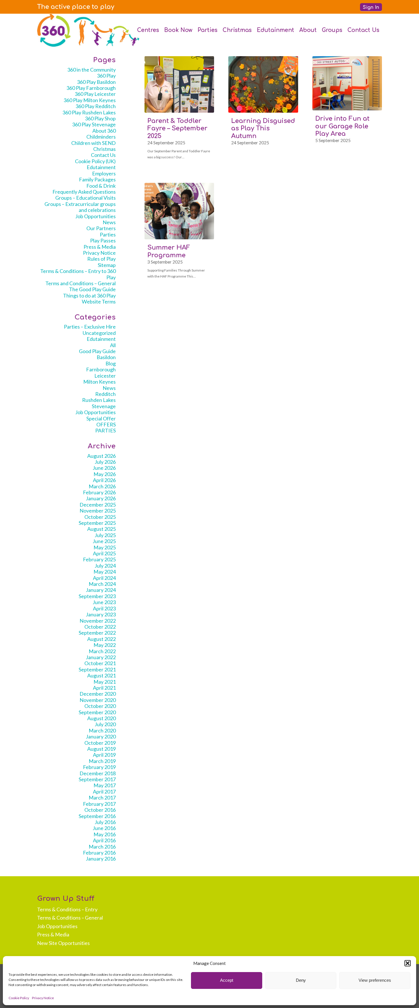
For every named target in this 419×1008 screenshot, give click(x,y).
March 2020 (102, 730)
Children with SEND (93, 143)
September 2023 (97, 596)
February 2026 (99, 492)
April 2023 (104, 608)
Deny (301, 980)
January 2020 (101, 736)
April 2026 (104, 480)
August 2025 (101, 529)
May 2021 (104, 682)
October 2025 (100, 517)
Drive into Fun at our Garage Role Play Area (342, 126)
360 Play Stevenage (94, 124)
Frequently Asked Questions (84, 192)
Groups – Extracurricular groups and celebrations (80, 207)
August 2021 (101, 675)
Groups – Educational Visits (85, 198)
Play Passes (103, 240)
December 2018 (98, 773)
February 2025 (99, 559)
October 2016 (100, 810)
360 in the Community (91, 69)
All (113, 345)
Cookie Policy (19, 998)
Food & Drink (101, 186)
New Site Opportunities (63, 943)
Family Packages (97, 179)
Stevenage (104, 406)
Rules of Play (101, 259)
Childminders (101, 136)
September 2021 (97, 669)
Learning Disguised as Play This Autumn (263, 128)
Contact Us (103, 155)
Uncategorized (99, 333)
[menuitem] (75, 6)
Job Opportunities (95, 216)
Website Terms (99, 301)
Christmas (104, 149)
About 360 (104, 130)
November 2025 (98, 510)
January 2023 (101, 614)
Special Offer (101, 418)
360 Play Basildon (96, 82)
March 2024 (102, 584)
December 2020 (98, 694)
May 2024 (104, 571)
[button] (407, 963)
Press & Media (100, 247)
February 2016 (99, 852)
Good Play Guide (97, 351)
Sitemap (107, 265)
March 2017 (102, 797)
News (109, 222)
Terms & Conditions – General (70, 917)
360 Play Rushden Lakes (89, 112)
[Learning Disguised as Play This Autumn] (263, 84)
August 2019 (101, 749)
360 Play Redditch (96, 106)
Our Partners (101, 228)
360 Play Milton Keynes (90, 100)
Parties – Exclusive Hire (90, 326)
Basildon (106, 357)
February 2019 (99, 767)
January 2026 (101, 498)
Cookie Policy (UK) (95, 161)
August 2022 (101, 639)
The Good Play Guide (92, 289)
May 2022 (104, 645)
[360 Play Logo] (88, 30)
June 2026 (104, 468)
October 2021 (100, 663)
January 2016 (101, 858)
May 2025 (104, 547)
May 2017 (104, 785)
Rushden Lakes (99, 400)
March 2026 (102, 486)
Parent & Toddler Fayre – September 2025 (177, 128)
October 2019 (100, 743)
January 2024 (101, 590)
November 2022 (98, 621)
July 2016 (105, 822)
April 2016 (104, 840)
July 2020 (105, 724)
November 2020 (98, 700)
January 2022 (101, 657)
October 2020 (100, 706)
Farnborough (101, 369)
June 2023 (104, 602)
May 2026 (104, 474)
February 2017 (99, 804)
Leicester (105, 376)
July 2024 (105, 565)
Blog (110, 363)
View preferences (375, 980)
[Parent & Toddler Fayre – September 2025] (179, 84)
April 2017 (104, 791)
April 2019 (104, 755)
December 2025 (98, 504)
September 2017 (97, 779)
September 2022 (97, 633)
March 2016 (102, 846)
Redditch (105, 394)
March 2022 (102, 651)
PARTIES (105, 430)
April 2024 (104, 578)
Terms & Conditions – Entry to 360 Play (78, 274)
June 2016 (104, 828)
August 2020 (101, 718)
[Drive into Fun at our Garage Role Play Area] (347, 83)
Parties (108, 234)
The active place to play (75, 6)
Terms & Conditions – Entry (67, 909)
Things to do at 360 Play (89, 295)
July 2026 (105, 462)
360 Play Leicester (95, 94)
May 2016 (104, 834)
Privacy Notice (43, 998)
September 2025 (97, 523)
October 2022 (100, 627)
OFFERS (106, 424)
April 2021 (104, 688)
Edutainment (101, 167)
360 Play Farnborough (91, 88)
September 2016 (97, 816)
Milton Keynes (99, 381)
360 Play (106, 75)
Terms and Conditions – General (80, 283)
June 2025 (104, 541)
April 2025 (104, 553)
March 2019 (102, 761)
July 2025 (105, 535)
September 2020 (97, 712)
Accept (226, 980)
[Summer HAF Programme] (179, 211)
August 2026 (101, 456)
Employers (104, 173)
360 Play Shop (100, 118)
